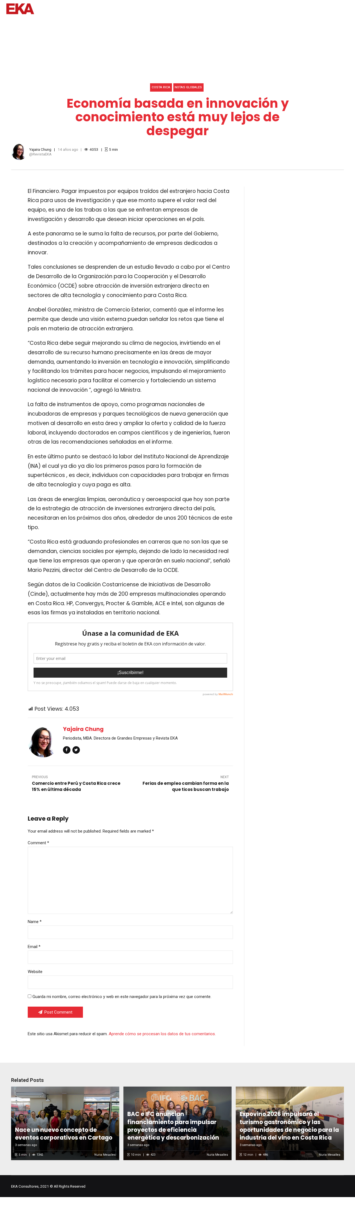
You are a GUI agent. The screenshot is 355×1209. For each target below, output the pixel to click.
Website (35, 971)
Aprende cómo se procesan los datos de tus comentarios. (162, 1033)
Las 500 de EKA (335, 24)
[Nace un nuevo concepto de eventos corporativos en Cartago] (64, 1123)
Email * (34, 946)
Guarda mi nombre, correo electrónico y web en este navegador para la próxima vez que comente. (121, 996)
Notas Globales (188, 87)
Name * (35, 921)
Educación (115, 24)
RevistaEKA (42, 154)
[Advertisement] (299, 236)
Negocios (147, 24)
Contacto (256, 24)
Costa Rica (161, 87)
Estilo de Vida (79, 24)
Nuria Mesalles (105, 1155)
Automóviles (42, 24)
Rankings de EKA (219, 24)
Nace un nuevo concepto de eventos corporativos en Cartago (63, 1134)
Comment (38, 842)
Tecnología (180, 24)
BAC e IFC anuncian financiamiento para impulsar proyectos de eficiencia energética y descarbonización (173, 1126)
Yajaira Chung (40, 149)
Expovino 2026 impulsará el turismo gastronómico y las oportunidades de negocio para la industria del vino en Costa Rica (289, 1126)
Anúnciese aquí (293, 24)
